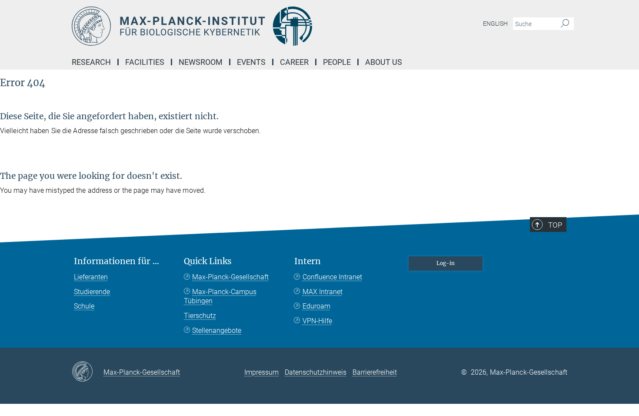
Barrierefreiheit (375, 372)
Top (555, 225)
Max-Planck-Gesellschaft (230, 277)
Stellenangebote (216, 330)
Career (294, 62)
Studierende (92, 292)
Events (251, 62)
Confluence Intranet (332, 277)
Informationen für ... (116, 261)
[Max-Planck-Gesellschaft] (87, 372)
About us (383, 62)
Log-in (445, 263)
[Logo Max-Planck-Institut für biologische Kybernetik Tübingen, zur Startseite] (235, 26)
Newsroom (201, 62)
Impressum (261, 372)
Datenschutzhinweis (315, 372)
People (337, 62)
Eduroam (316, 306)
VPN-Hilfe (317, 321)
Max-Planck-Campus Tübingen (220, 296)
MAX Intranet (323, 292)
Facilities (144, 62)
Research (91, 62)
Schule (84, 306)
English (495, 23)
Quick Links (208, 261)
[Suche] (565, 24)
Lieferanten (91, 277)
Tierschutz (200, 316)
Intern (307, 261)
